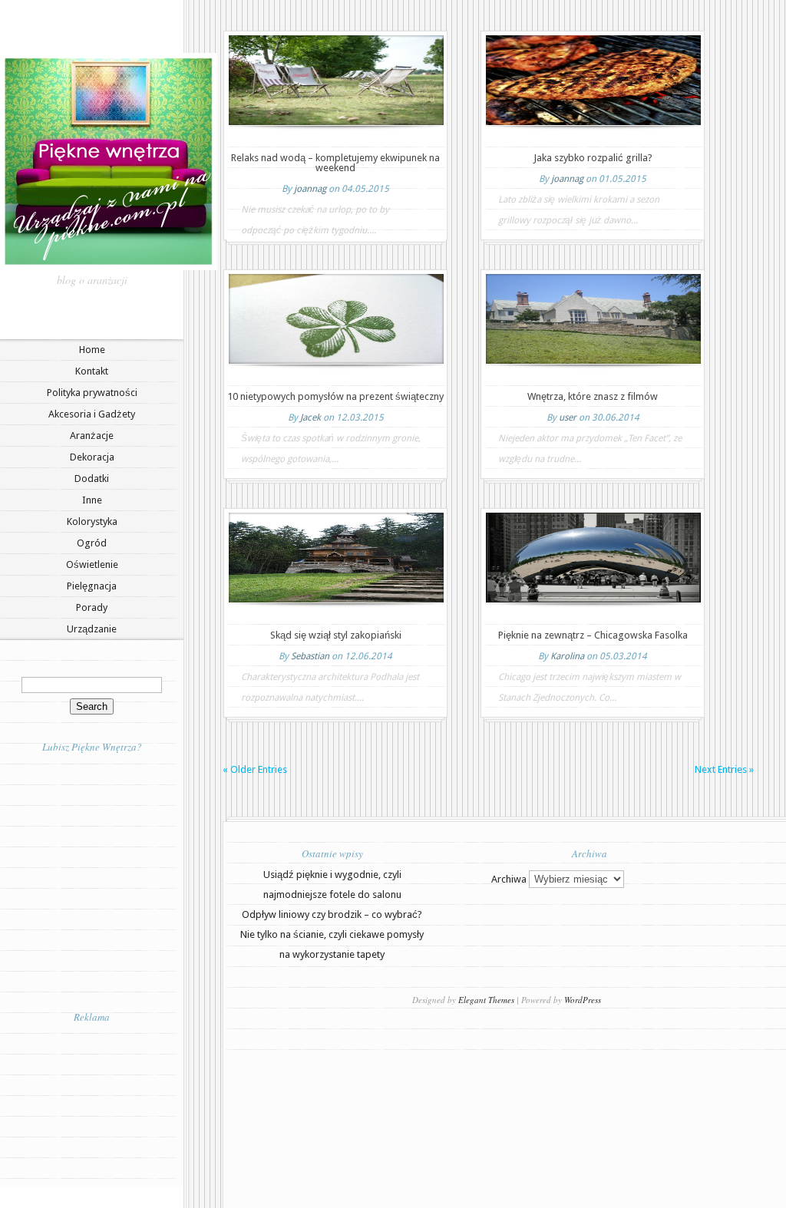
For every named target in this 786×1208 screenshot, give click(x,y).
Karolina (567, 656)
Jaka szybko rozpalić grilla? (592, 157)
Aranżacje (92, 435)
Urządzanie (92, 629)
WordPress (582, 999)
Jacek (310, 417)
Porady (91, 607)
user (567, 417)
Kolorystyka (92, 521)
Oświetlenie (92, 564)
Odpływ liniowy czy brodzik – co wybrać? (332, 914)
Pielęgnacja (92, 586)
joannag (310, 188)
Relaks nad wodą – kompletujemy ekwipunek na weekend (335, 162)
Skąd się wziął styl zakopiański (335, 635)
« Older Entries (255, 769)
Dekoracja (92, 457)
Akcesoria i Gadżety (91, 414)
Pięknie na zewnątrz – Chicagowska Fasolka (593, 635)
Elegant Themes (486, 999)
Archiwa (509, 879)
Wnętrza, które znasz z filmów (592, 396)
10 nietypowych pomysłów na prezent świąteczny (335, 396)
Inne (92, 500)
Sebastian (310, 656)
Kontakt (91, 371)
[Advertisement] (92, 1104)
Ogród (92, 543)
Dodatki (91, 478)
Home (92, 349)
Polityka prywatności (92, 392)
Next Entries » (724, 769)
